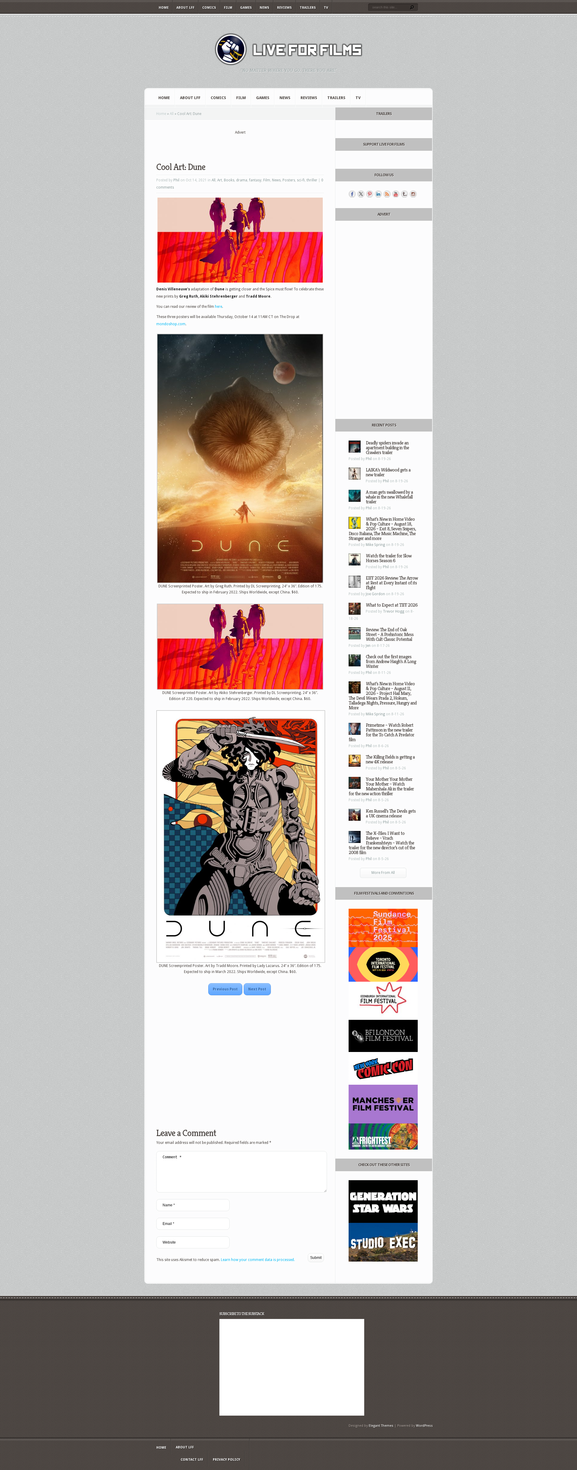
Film (228, 8)
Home (164, 8)
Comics (209, 8)
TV (326, 8)
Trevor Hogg (393, 611)
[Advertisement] (240, 144)
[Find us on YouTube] (395, 194)
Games (246, 8)
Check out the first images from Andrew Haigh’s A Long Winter (391, 661)
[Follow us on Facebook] (352, 194)
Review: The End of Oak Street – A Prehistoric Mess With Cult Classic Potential (390, 634)
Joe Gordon (375, 594)
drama (241, 180)
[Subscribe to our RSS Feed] (387, 194)
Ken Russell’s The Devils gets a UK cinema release (391, 813)
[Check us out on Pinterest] (369, 194)
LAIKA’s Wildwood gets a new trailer (388, 472)
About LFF (185, 8)
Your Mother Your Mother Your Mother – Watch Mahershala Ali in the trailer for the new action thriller (381, 786)
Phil (176, 180)
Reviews (284, 8)
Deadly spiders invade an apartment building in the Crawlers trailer (387, 448)
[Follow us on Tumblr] (404, 194)
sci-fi (301, 180)
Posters (288, 180)
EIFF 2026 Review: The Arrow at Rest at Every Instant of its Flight (392, 583)
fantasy (255, 180)
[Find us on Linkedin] (378, 194)
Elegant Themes (381, 1426)
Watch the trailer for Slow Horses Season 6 (388, 558)
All (172, 114)
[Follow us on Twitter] (361, 194)
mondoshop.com (170, 324)
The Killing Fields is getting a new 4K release (390, 759)
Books (229, 180)
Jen (368, 646)
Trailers (308, 8)
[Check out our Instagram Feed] (413, 194)
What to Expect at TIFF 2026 (391, 605)
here (218, 307)
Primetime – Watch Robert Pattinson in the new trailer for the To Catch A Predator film (381, 732)
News (264, 8)
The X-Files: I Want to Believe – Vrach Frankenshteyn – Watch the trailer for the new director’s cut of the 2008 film (382, 843)
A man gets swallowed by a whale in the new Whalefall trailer (389, 497)
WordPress (424, 1426)
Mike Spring (375, 545)
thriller (312, 180)
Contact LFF (192, 1460)
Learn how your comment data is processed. (258, 1260)
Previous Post (225, 989)
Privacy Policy (226, 1460)
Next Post (257, 989)
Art (219, 180)
